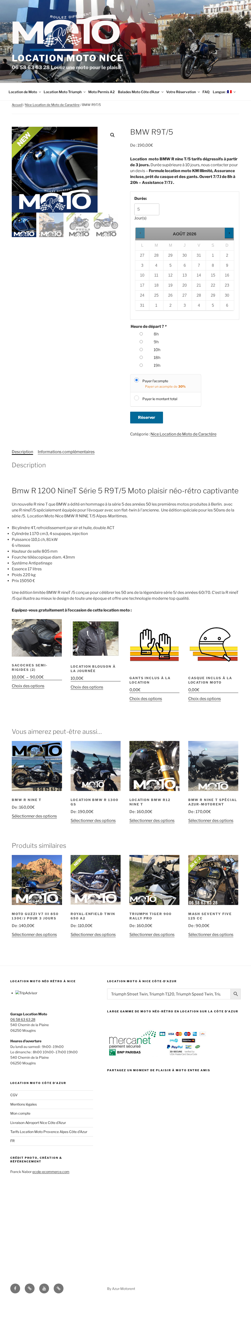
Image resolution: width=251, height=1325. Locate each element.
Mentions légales (23, 1104)
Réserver (146, 417)
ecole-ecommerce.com (50, 1172)
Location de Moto (23, 92)
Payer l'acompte (155, 381)
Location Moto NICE (68, 58)
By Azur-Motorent (121, 1289)
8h (156, 334)
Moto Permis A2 (101, 92)
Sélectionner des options (34, 816)
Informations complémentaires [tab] (66, 451)
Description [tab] (22, 451)
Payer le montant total (159, 399)
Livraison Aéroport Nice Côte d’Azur (38, 1123)
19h (157, 365)
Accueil (17, 105)
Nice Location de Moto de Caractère (52, 105)
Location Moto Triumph (63, 92)
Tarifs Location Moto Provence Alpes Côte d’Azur (48, 1132)
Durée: (140, 198)
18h (157, 357)
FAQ (206, 92)
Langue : (220, 92)
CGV (14, 1095)
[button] (112, 135)
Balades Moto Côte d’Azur (139, 92)
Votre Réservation (181, 92)
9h (156, 342)
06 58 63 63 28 (22, 1019)
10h (157, 349)
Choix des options (28, 686)
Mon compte (20, 1113)
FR (12, 1141)
